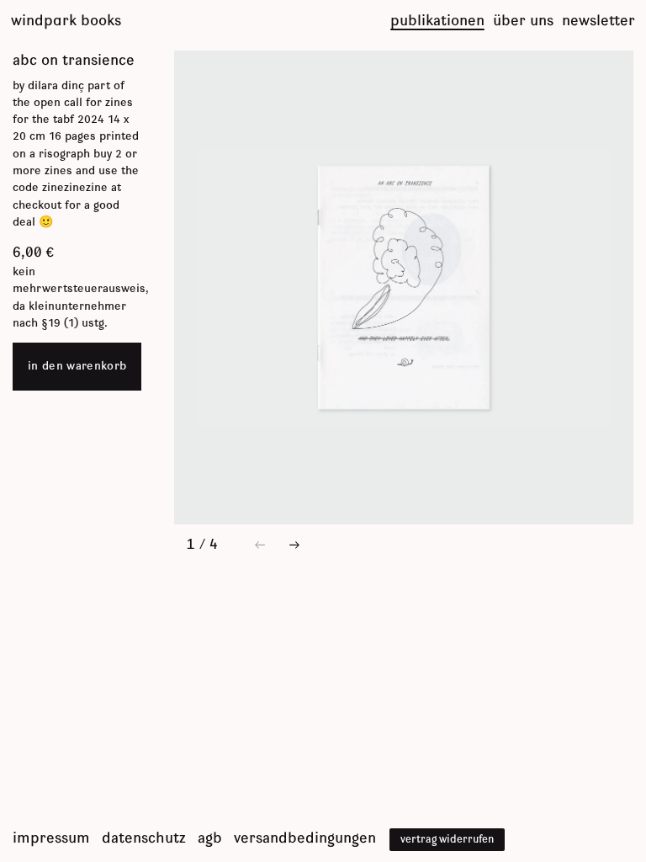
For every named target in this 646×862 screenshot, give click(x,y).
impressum (51, 838)
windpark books (66, 21)
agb (210, 838)
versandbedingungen (305, 838)
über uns (523, 21)
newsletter (598, 21)
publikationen (437, 21)
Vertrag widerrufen (447, 839)
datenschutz (144, 838)
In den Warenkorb (77, 366)
